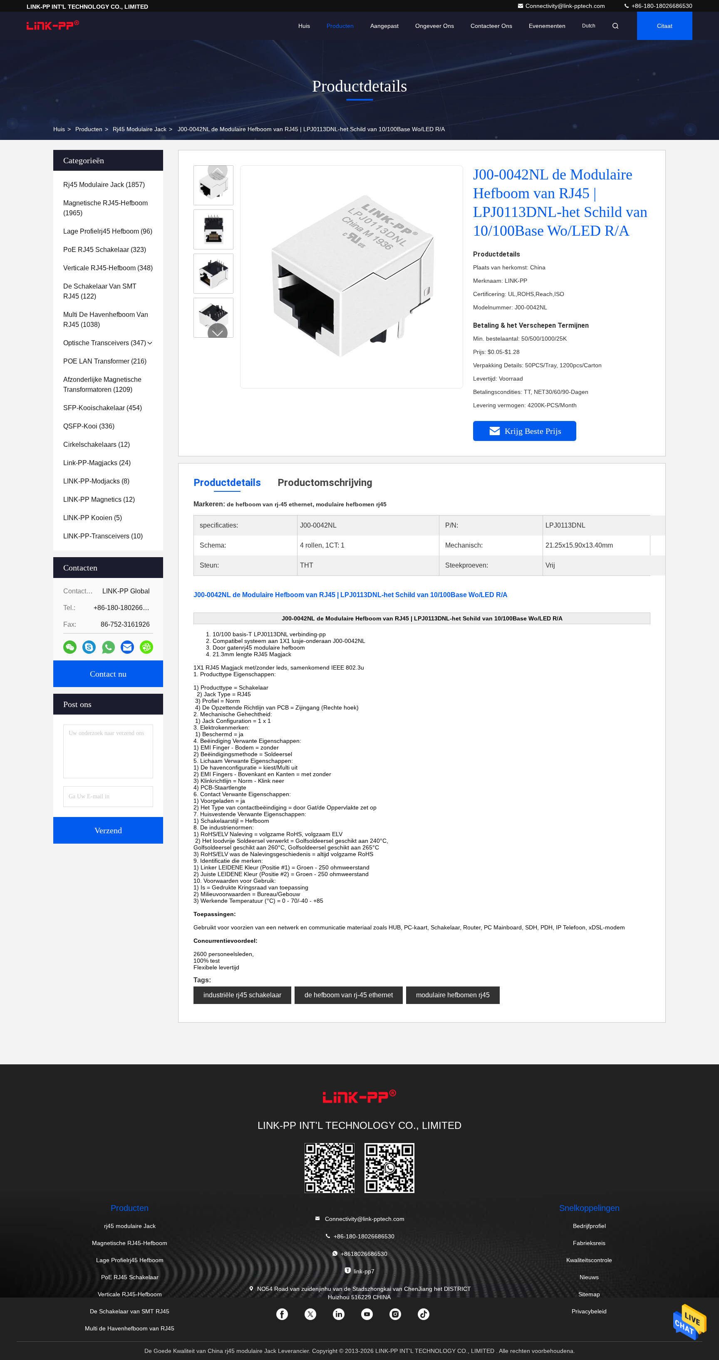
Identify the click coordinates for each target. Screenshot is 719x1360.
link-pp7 (364, 1271)
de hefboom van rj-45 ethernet (349, 995)
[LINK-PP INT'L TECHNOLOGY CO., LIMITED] (53, 26)
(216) (104, 361)
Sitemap (589, 1294)
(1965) (105, 208)
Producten (340, 25)
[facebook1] (288, 1317)
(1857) (104, 184)
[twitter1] (317, 1317)
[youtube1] (373, 1317)
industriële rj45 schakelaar (242, 995)
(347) (104, 342)
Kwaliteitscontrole (589, 1260)
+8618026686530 (364, 1253)
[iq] (146, 647)
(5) (92, 517)
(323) (104, 249)
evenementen (547, 25)
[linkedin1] (345, 1317)
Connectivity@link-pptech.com (566, 5)
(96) (107, 231)
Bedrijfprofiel (589, 1226)
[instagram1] (402, 1317)
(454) (102, 407)
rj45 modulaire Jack (139, 129)
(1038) (105, 319)
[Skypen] (89, 647)
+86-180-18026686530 (661, 5)
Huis (304, 25)
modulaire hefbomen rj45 (453, 995)
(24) (97, 462)
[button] (218, 333)
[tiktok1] (430, 1317)
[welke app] (108, 647)
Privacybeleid (589, 1311)
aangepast (384, 25)
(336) (88, 426)
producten (88, 129)
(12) (96, 444)
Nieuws (589, 1277)
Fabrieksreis (589, 1243)
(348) (108, 268)
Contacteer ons (491, 25)
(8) (96, 481)
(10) (103, 536)
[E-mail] (127, 647)
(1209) (102, 384)
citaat (664, 25)
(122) (99, 291)
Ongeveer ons (434, 25)
